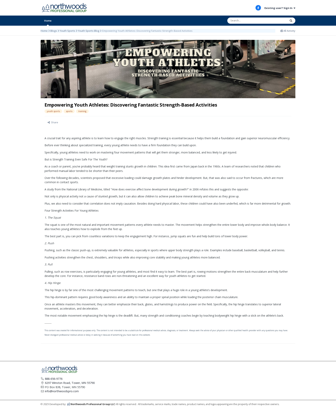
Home (48, 20)
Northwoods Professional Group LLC (93, 404)
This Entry (276, 20)
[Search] (291, 21)
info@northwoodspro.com (62, 391)
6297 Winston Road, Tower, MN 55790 (70, 383)
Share (54, 122)
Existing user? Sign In (279, 8)
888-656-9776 (53, 379)
